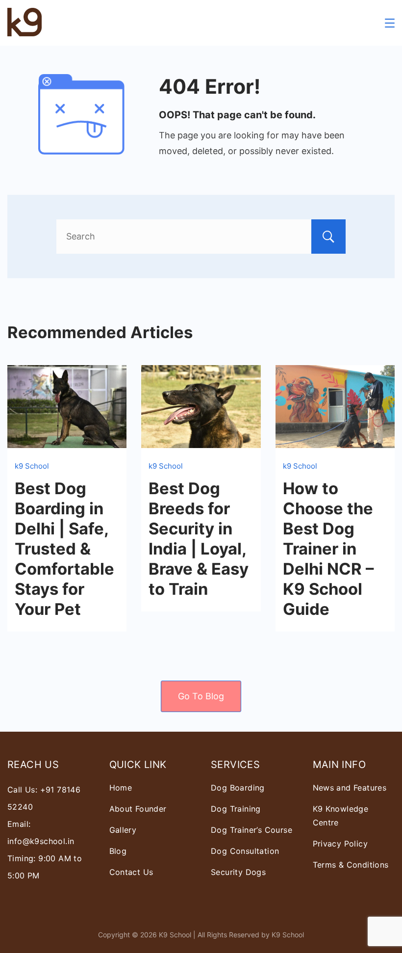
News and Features (350, 788)
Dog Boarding (238, 788)
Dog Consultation (245, 851)
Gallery (123, 830)
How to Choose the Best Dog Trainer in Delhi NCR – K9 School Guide (328, 548)
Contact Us (131, 872)
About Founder (138, 809)
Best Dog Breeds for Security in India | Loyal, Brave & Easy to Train (199, 538)
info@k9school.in (40, 841)
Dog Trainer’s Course (251, 830)
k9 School (32, 466)
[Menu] (390, 23)
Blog (118, 851)
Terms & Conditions (351, 865)
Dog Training (236, 809)
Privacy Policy (340, 843)
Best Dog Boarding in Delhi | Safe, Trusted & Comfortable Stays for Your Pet (64, 548)
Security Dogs (238, 872)
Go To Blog (201, 696)
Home (120, 788)
